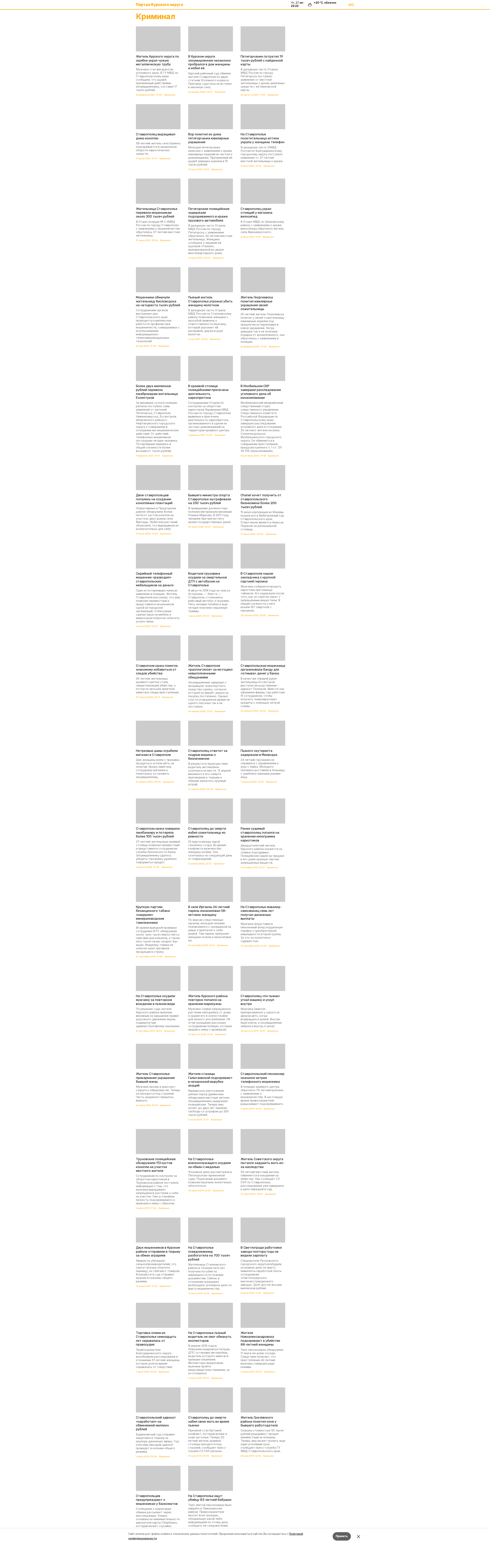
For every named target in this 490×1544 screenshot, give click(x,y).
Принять (342, 1536)
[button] (158, 38)
